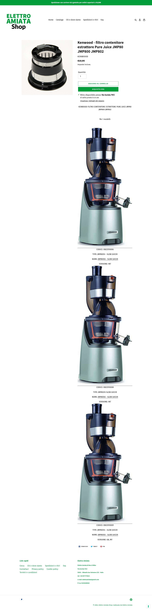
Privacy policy (38, 569)
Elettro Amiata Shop (106, 605)
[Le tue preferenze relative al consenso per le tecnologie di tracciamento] (148, 606)
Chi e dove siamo (34, 566)
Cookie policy (52, 569)
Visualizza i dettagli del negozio (92, 101)
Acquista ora (98, 89)
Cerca (22, 566)
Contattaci (24, 569)
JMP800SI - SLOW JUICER (108, 259)
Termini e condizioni (28, 572)
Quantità (82, 72)
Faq (64, 566)
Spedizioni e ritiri (52, 566)
